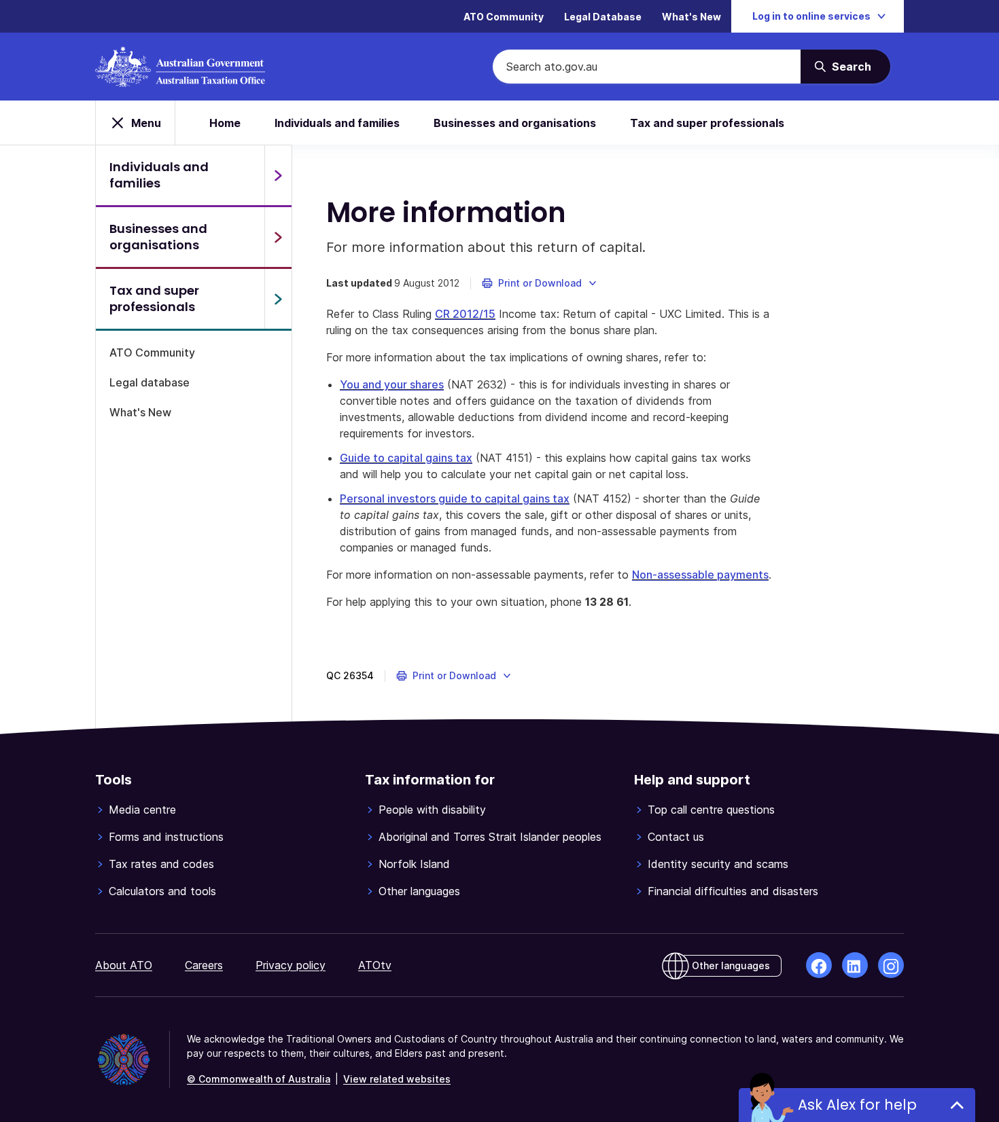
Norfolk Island (414, 864)
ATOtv (374, 965)
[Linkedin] (855, 965)
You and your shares (392, 384)
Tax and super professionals (707, 123)
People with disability (432, 809)
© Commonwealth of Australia (258, 1079)
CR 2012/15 (465, 314)
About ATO (123, 965)
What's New (691, 16)
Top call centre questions (711, 809)
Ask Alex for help (857, 1105)
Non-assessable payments (700, 574)
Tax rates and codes (161, 864)
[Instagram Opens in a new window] (891, 965)
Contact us (676, 837)
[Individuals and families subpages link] (278, 175)
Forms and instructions (166, 837)
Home (225, 123)
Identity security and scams (718, 864)
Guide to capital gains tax (406, 458)
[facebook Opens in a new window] (819, 965)
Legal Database (603, 16)
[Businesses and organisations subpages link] (278, 237)
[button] (540, 283)
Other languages (419, 891)
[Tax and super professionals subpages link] (278, 299)
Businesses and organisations (515, 123)
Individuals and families (337, 123)
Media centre (142, 809)
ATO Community (503, 16)
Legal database (149, 382)
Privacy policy (291, 965)
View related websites (397, 1079)
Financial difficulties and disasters (733, 891)
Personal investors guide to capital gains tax (454, 498)
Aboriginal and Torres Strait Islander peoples (490, 837)
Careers (204, 965)
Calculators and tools (162, 891)
